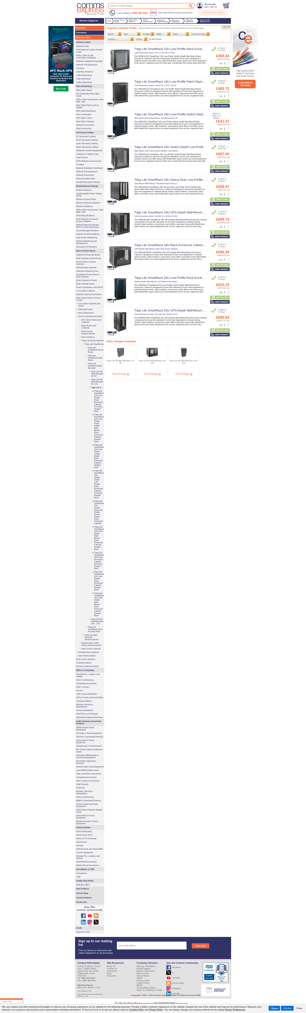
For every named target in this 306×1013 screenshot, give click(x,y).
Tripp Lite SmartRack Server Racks (96, 350)
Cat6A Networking (84, 75)
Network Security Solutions (87, 234)
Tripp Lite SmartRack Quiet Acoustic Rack (95, 629)
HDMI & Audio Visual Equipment (85, 728)
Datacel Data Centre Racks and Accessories (91, 644)
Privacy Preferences (235, 1009)
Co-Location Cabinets (85, 291)
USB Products (82, 784)
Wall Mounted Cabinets (86, 267)
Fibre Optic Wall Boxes (86, 111)
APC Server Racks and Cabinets (91, 321)
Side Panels (156, 39)
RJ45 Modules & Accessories (88, 161)
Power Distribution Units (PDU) (89, 287)
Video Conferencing (85, 680)
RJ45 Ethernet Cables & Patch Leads (89, 51)
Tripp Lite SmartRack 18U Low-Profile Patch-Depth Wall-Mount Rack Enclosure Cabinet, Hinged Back (203, 81)
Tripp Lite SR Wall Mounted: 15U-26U (97, 387)
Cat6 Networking (83, 79)
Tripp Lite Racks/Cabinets (92, 341)
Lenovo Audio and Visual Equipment (87, 805)
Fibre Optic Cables (84, 118)
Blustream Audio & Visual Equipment (87, 822)
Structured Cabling (84, 132)
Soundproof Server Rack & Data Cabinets (87, 276)
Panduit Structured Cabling (88, 182)
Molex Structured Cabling (87, 147)
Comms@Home (83, 827)
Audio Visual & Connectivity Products (88, 722)
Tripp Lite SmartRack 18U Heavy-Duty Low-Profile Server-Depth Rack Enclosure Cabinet (195, 179)
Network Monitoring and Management (86, 242)
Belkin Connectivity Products (88, 800)
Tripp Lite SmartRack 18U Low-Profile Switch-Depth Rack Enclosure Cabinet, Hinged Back (196, 114)
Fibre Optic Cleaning (85, 121)
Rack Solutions (88, 337)
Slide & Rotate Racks (85, 284)
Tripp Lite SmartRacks (94, 344)
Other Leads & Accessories (87, 781)
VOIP (78, 877)
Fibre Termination (83, 114)
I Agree (274, 1008)
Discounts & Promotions (86, 247)
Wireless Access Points (86, 199)
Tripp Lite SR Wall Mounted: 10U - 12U (97, 621)
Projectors (80, 788)
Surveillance (81, 873)
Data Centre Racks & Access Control (88, 299)
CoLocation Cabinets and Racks (89, 305)
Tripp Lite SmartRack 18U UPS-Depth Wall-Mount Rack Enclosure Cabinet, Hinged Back (194, 212)
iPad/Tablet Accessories (86, 862)
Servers (79, 690)
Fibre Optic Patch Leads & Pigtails (87, 106)
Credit (79, 928)
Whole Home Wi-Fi (84, 835)
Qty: (221, 63)
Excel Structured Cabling (87, 140)
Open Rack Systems (87, 656)
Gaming (79, 845)
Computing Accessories (86, 683)
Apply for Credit (83, 932)
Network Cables (83, 42)
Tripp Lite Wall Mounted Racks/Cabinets (91, 637)
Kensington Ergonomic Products (86, 762)
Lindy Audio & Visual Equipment (85, 741)
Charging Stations (84, 663)
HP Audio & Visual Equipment (89, 733)
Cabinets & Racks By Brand (88, 255)
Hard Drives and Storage (87, 714)
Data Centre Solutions (85, 659)
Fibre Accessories (83, 128)
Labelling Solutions (84, 72)
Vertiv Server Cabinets (91, 649)
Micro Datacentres (86, 313)
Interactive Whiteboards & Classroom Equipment (87, 756)
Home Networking (84, 831)
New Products (82, 889)
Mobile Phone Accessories (87, 865)
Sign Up (213, 7)
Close (299, 1008)
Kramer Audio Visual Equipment (90, 767)
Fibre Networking (84, 86)
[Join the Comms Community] (89, 908)
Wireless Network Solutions (88, 203)
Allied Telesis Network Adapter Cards (89, 811)
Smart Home (81, 842)
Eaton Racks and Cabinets (88, 327)
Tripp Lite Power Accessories (88, 774)
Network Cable (82, 46)
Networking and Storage (87, 186)
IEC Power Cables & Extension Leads (89, 750)
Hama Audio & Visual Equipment (85, 816)
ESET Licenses (82, 687)
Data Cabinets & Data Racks (88, 258)
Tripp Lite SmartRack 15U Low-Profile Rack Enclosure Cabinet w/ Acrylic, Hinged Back (193, 49)
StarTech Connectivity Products (89, 737)
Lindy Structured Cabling (87, 143)
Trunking (80, 68)
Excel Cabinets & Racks (86, 280)
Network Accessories (85, 125)
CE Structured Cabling (86, 136)
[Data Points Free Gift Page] (172, 15)
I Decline (287, 1008)
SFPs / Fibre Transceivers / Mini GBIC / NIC (89, 100)
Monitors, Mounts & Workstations (84, 705)
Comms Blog (82, 893)
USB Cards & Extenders (86, 694)
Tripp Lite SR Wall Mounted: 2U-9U (97, 373)
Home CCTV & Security (86, 838)
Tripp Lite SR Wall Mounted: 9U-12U (97, 381)
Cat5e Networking (84, 82)
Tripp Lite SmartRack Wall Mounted (95, 365)
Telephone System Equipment (89, 150)
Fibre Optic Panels (84, 90)
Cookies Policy (136, 1009)
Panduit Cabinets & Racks (87, 666)
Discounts (80, 28)
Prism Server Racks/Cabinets (88, 332)
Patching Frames (85, 309)
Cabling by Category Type (87, 154)
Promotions (81, 33)
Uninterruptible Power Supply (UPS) (89, 194)
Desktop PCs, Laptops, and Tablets (88, 675)
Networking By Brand (85, 215)
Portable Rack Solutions (88, 652)
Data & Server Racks (85, 251)
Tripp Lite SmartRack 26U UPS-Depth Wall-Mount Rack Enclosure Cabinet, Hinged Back (194, 310)
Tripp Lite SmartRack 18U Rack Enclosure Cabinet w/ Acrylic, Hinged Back (185, 245)
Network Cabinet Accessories (89, 294)
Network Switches (84, 190)
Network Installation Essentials (89, 61)
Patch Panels (82, 157)
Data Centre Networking (86, 238)
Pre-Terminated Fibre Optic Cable (87, 95)
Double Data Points (85, 881)
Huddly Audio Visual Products (89, 746)
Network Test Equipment (86, 65)
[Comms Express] (90, 14)
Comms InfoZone (84, 898)
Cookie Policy (143, 983)
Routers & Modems (84, 206)
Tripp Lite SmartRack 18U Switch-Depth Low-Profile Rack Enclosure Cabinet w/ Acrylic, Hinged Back (203, 147)
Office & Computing (85, 670)
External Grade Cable (85, 178)
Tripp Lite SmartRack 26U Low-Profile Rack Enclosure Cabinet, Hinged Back (186, 277)
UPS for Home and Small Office (89, 697)
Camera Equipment (84, 710)
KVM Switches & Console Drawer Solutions (87, 220)
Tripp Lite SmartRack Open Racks (95, 358)
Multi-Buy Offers (83, 37)
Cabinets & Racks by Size (87, 271)
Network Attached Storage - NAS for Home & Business (88, 226)
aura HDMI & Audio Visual (87, 770)
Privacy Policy (156, 1009)
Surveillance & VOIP (85, 869)
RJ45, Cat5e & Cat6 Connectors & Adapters (86, 56)
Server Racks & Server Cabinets (86, 263)
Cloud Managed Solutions (87, 230)
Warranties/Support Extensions (89, 717)
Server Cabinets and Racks (90, 316)
